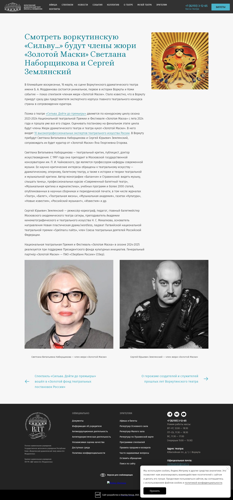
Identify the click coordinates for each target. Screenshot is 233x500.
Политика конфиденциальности (88, 453)
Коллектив (113, 4)
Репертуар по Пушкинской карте (137, 436)
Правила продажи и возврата (135, 447)
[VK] (176, 414)
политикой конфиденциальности (203, 482)
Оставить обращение (131, 458)
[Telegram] (169, 414)
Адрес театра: (175, 448)
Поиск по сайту (127, 463)
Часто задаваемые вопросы (134, 453)
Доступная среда (81, 447)
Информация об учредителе (87, 426)
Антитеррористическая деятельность (91, 436)
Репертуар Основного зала (134, 426)
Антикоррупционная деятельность (90, 431)
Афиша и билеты (128, 420)
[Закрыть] (227, 468)
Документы (78, 420)
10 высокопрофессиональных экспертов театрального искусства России (82, 133)
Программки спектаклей (132, 442)
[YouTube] (183, 414)
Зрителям (161, 4)
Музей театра (144, 4)
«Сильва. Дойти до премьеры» (66, 113)
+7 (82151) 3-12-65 (196, 6)
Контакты (54, 9)
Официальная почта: (179, 460)
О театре (128, 4)
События (97, 4)
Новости (83, 4)
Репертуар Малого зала (132, 431)
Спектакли (67, 4)
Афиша (53, 4)
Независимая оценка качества (88, 442)
